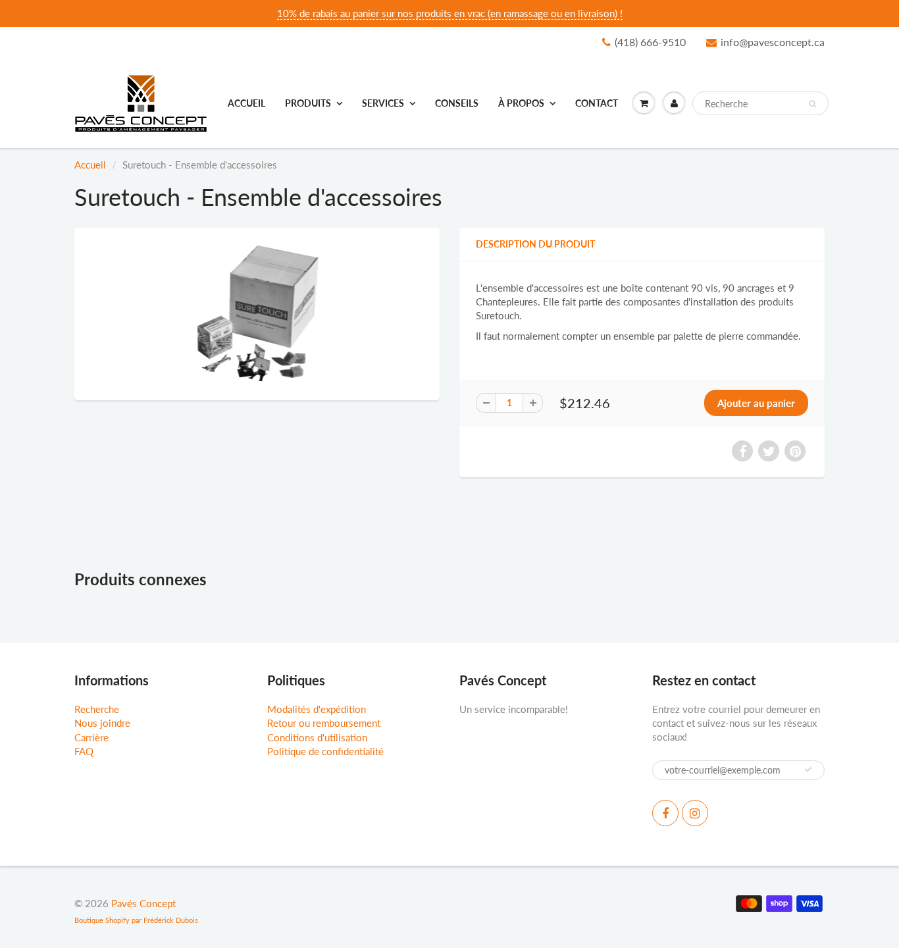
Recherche (96, 709)
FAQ (83, 751)
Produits (308, 103)
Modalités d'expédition (316, 709)
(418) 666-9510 (650, 42)
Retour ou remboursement (323, 723)
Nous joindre (102, 723)
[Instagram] (695, 813)
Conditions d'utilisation (317, 737)
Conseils (456, 103)
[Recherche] (812, 104)
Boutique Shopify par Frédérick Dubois (136, 920)
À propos (521, 103)
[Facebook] (665, 813)
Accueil (246, 103)
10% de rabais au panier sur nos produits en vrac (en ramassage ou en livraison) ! (450, 13)
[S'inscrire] (808, 769)
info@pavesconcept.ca (773, 42)
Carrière (91, 737)
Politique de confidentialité (325, 751)
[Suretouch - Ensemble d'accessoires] (257, 312)
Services (383, 103)
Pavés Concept (143, 903)
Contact (596, 103)
